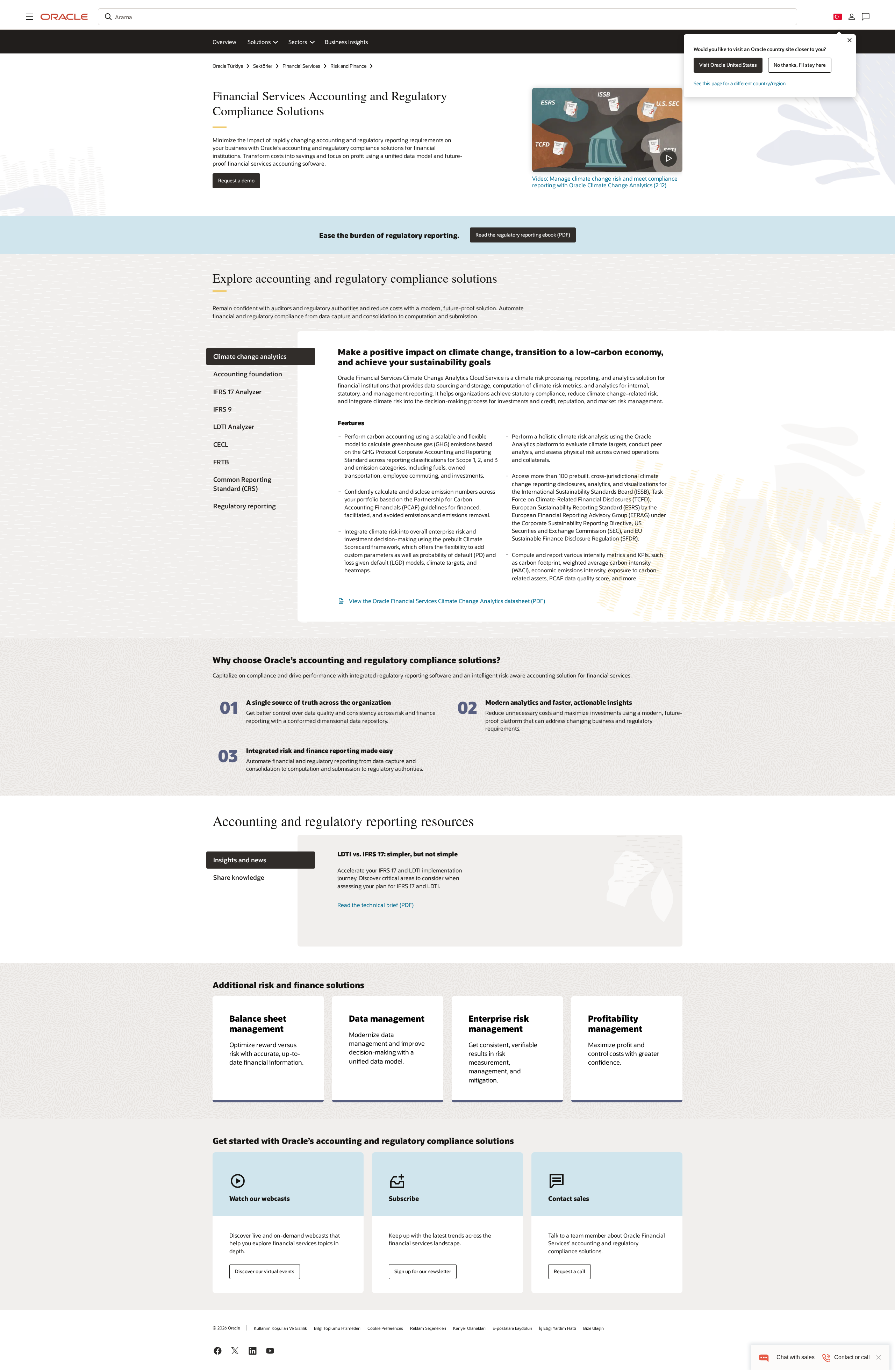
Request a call (569, 1271)
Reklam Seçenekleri (428, 1328)
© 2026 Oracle (226, 1328)
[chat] (763, 1357)
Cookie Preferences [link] (385, 1328)
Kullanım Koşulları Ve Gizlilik (280, 1328)
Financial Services (301, 66)
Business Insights (346, 41)
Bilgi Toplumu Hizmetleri (337, 1328)
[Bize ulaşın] (865, 17)
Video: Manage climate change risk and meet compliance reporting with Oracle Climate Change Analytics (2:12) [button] (605, 182)
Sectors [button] (297, 41)
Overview (224, 41)
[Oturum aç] (851, 17)
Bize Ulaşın (593, 1328)
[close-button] (878, 1357)
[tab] (260, 356)
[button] (29, 17)
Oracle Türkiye (228, 66)
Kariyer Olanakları (469, 1328)
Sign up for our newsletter (422, 1271)
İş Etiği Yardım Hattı (557, 1328)
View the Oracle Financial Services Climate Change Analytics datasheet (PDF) (447, 600)
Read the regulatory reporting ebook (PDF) (522, 234)
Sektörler (262, 66)
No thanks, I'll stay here (800, 64)
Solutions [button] (259, 41)
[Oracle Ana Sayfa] (64, 16)
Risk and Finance (348, 66)
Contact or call (852, 1357)
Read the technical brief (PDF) (375, 904)
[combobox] (447, 16)
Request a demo (236, 180)
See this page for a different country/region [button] (740, 83)
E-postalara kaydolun (512, 1328)
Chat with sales (795, 1357)
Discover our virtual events (264, 1271)
